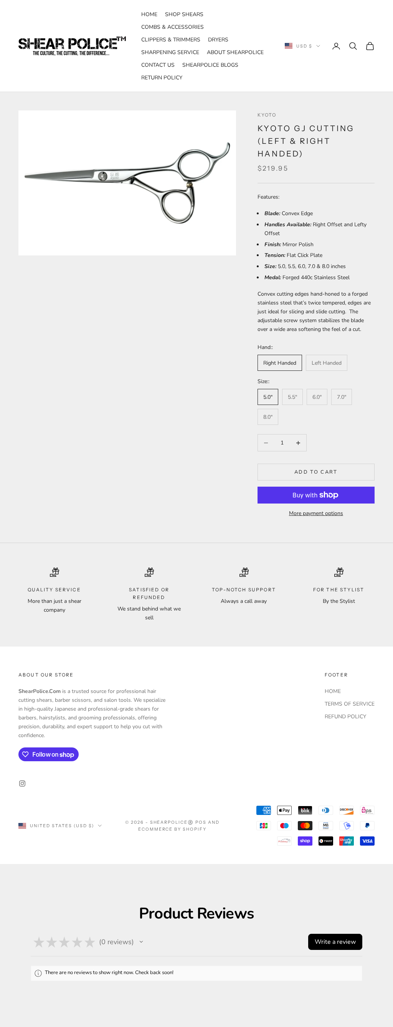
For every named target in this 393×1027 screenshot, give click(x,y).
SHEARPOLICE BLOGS (210, 65)
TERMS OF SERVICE (350, 704)
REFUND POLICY (345, 716)
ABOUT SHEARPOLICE (235, 52)
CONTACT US (158, 65)
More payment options (316, 513)
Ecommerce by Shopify (172, 829)
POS (200, 822)
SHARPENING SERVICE (170, 52)
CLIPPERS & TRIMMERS (170, 39)
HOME (149, 14)
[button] (141, 941)
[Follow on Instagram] (22, 783)
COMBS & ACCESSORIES (172, 27)
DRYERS (218, 39)
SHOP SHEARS (184, 14)
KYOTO (267, 115)
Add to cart (316, 472)
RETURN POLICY (161, 77)
